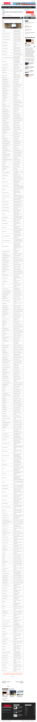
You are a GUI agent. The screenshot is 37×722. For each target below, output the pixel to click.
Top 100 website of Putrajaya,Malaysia (19, 696)
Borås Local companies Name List (19, 682)
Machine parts (29, 7)
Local (6, 7)
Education (22, 7)
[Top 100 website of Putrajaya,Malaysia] (20, 692)
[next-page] (26, 35)
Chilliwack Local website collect (29, 22)
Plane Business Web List (28, 29)
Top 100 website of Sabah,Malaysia (12, 696)
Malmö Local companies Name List (6, 682)
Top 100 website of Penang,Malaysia (31, 75)
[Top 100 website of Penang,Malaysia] (27, 75)
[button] (34, 7)
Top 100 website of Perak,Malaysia (31, 71)
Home (3, 9)
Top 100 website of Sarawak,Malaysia (4, 696)
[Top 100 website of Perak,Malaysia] (27, 71)
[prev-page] (21, 689)
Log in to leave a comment (6, 700)
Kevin (3, 15)
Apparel (25, 7)
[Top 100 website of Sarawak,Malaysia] (5, 692)
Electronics (18, 7)
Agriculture (13, 7)
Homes (3, 7)
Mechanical (9, 7)
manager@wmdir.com (13, 676)
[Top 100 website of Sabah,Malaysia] (13, 692)
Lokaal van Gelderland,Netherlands (28, 26)
